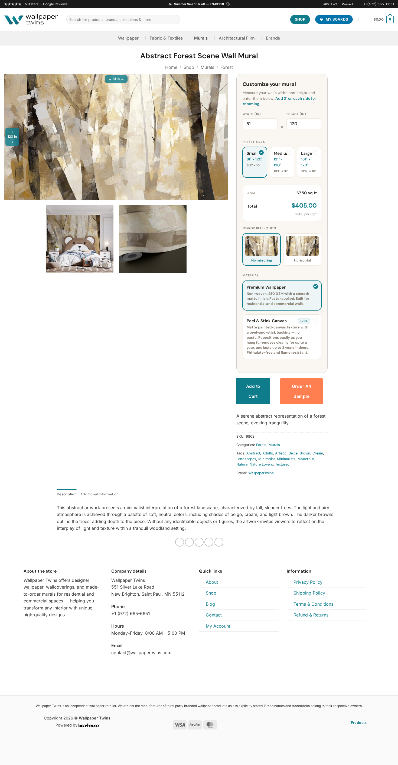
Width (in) (252, 114)
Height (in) (296, 114)
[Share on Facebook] (179, 542)
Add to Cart (253, 391)
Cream (317, 453)
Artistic (280, 453)
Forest (226, 67)
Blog (210, 604)
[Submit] (175, 19)
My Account (218, 626)
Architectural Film (237, 38)
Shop (189, 67)
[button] (199, 4)
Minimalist (266, 459)
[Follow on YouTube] (40, 627)
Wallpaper (128, 38)
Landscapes (246, 459)
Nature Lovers (261, 464)
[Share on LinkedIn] (218, 542)
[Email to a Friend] (199, 542)
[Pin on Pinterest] (208, 542)
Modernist (306, 459)
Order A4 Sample (301, 391)
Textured (282, 464)
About (212, 582)
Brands (273, 38)
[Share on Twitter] (189, 542)
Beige (293, 453)
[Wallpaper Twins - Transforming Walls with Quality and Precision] (31, 19)
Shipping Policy (309, 593)
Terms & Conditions (313, 604)
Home (171, 67)
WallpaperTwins (261, 473)
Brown (305, 453)
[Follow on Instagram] (27, 627)
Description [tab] (67, 494)
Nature (241, 464)
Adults (267, 453)
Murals (201, 38)
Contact (214, 615)
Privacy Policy (307, 582)
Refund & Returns (310, 615)
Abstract (253, 453)
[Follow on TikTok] (33, 627)
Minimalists (286, 459)
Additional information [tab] (99, 494)
